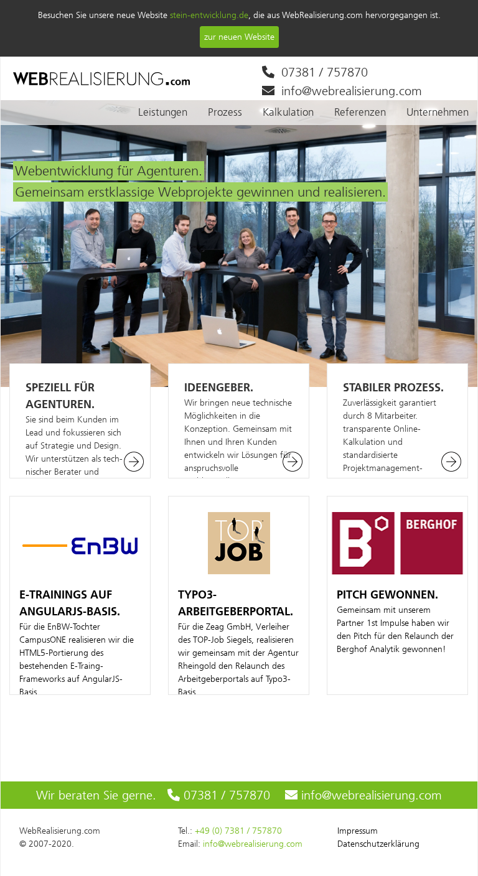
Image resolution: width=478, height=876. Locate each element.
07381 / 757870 (323, 72)
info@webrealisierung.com (350, 90)
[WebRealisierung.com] (95, 93)
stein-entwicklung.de (209, 15)
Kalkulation (288, 112)
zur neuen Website (239, 37)
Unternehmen (437, 112)
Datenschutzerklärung (378, 844)
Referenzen (360, 112)
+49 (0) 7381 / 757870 (238, 831)
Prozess (225, 112)
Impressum (357, 831)
